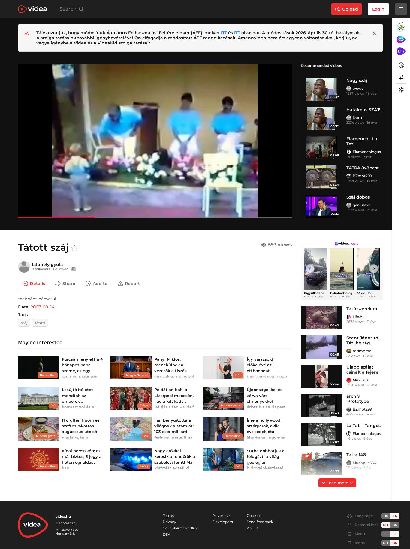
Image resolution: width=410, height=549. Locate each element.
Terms (168, 515)
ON (395, 525)
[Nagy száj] (321, 89)
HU (386, 516)
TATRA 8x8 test (362, 168)
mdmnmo (362, 351)
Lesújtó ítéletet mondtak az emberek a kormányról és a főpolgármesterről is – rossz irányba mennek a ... (82, 406)
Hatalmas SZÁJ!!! (364, 109)
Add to (100, 283)
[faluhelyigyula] (24, 267)
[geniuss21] (348, 205)
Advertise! (222, 515)
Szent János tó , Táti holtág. (363, 340)
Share (68, 283)
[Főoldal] (32, 9)
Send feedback (260, 522)
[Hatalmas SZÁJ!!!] (321, 118)
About (252, 528)
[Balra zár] (385, 534)
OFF (386, 543)
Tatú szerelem (361, 308)
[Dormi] (348, 117)
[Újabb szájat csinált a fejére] (321, 376)
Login (378, 9)
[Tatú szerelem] (321, 317)
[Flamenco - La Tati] (321, 147)
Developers (223, 522)
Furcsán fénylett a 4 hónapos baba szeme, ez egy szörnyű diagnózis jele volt (82, 371)
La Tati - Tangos (363, 425)
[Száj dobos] (321, 206)
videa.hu (63, 516)
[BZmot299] (348, 176)
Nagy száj (356, 80)
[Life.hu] (348, 316)
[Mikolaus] (348, 380)
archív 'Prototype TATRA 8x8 (357, 401)
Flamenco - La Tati (361, 141)
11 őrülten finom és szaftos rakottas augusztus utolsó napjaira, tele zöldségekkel (81, 432)
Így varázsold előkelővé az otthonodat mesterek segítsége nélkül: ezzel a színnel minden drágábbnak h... (267, 376)
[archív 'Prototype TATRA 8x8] (321, 405)
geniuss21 (361, 205)
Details (37, 283)
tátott (40, 322)
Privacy (169, 522)
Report (132, 283)
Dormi (358, 117)
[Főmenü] (401, 9)
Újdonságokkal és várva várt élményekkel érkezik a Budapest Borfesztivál (266, 401)
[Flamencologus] (348, 152)
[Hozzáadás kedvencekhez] (74, 248)
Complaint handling (181, 528)
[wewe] (348, 88)
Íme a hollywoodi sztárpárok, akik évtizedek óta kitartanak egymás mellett (266, 432)
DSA (166, 534)
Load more (337, 482)
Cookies (254, 515)
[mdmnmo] (348, 351)
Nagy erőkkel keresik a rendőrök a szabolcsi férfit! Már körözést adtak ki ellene (174, 462)
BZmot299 (362, 176)
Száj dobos (358, 197)
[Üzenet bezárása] (374, 33)
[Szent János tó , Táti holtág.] (321, 347)
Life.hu (359, 316)
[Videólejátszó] (155, 141)
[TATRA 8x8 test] (321, 177)
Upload (350, 9)
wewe (358, 88)
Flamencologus (367, 152)
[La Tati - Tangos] (321, 434)
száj (24, 322)
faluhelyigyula (47, 264)
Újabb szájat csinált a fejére (362, 369)
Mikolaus (361, 380)
